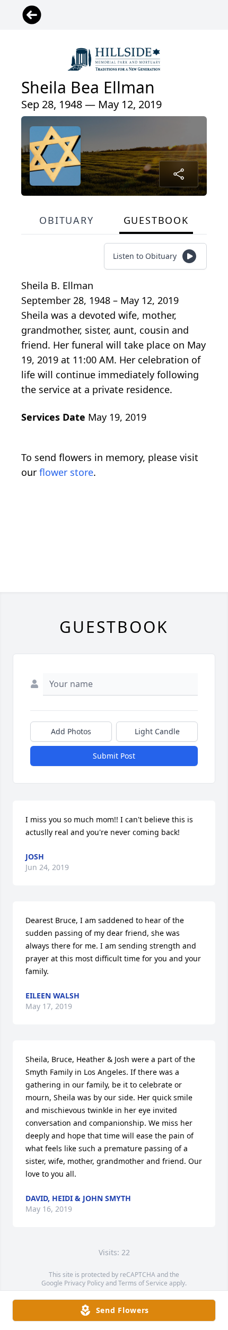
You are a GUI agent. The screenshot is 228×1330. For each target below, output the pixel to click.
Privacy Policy (84, 1283)
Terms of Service (143, 1283)
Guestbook (156, 220)
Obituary (66, 220)
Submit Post (114, 756)
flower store (66, 472)
